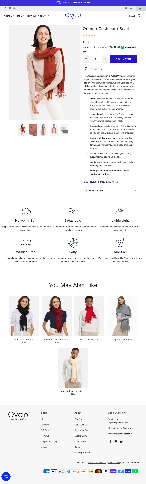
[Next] (77, 72)
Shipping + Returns (83, 452)
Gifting (44, 447)
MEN (20, 16)
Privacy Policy (114, 462)
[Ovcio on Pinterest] (9, 9)
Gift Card (45, 430)
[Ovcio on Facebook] (5, 9)
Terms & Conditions (97, 462)
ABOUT (42, 16)
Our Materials (80, 424)
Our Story (79, 419)
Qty (85, 52)
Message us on (120, 428)
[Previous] (11, 72)
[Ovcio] (73, 16)
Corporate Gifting (49, 441)
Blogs (77, 447)
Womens (45, 424)
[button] (89, 35)
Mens (43, 419)
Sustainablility (80, 436)
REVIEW (31, 16)
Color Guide (80, 441)
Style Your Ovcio (82, 430)
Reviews (45, 436)
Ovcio (83, 462)
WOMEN (8, 16)
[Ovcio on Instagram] (14, 9)
